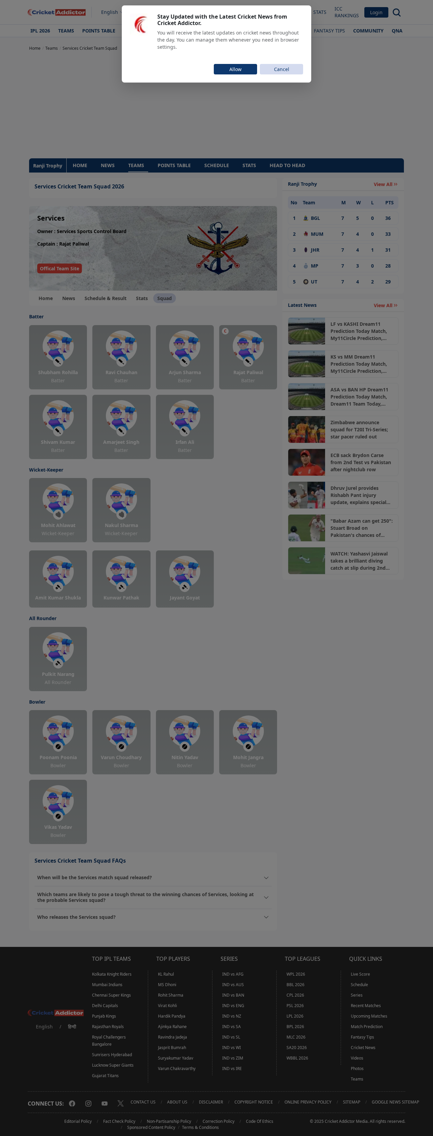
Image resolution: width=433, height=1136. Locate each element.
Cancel (281, 69)
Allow (235, 69)
